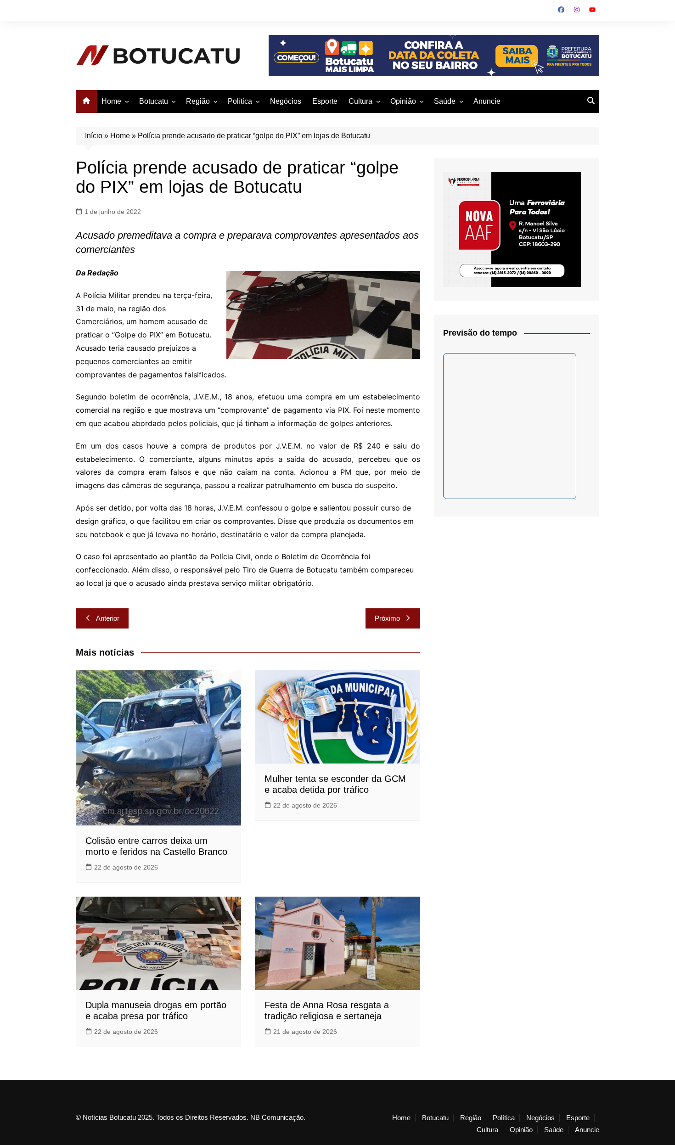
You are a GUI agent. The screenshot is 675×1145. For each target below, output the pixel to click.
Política (240, 101)
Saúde (445, 101)
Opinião (403, 101)
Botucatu (153, 101)
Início (93, 136)
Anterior (107, 618)
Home (111, 101)
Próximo (387, 618)
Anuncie (487, 101)
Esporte (325, 101)
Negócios (285, 101)
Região (198, 101)
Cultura (360, 101)
